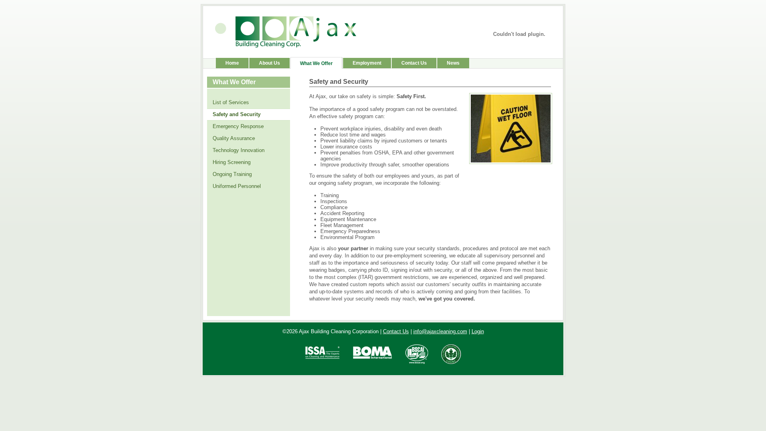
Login (478, 331)
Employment (367, 63)
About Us (269, 63)
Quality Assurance (234, 138)
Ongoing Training (232, 174)
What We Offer (316, 63)
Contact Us (414, 63)
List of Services (231, 102)
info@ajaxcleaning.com (440, 331)
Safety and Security (237, 114)
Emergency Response (238, 126)
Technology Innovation (239, 150)
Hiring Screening (232, 162)
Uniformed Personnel (237, 186)
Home (232, 63)
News (453, 63)
